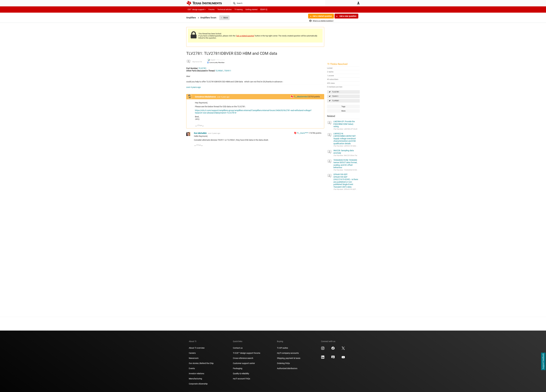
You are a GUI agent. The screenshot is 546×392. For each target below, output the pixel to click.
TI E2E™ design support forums (246, 353)
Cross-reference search (243, 358)
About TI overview (197, 348)
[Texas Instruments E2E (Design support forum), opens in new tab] (333, 358)
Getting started (251, 9)
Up (196, 126)
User (358, 3)
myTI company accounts (288, 353)
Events (192, 368)
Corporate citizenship (198, 384)
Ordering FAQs (283, 363)
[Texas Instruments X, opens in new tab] (343, 349)
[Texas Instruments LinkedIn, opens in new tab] (322, 358)
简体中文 (264, 9)
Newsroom (193, 358)
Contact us (238, 348)
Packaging (237, 368)
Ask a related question (322, 16)
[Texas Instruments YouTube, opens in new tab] (343, 358)
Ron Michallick (200, 133)
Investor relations (196, 373)
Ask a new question (347, 16)
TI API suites (282, 348)
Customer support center (244, 363)
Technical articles (224, 9)
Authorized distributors (287, 368)
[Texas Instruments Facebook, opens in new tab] (333, 349)
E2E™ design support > (197, 9)
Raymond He (197, 62)
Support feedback (543, 361)
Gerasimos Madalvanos (205, 97)
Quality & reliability (241, 373)
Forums (211, 9)
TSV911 (335, 96)
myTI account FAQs (241, 378)
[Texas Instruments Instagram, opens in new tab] (322, 349)
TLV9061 (335, 101)
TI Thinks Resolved (337, 64)
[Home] (206, 3)
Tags (343, 106)
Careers (192, 353)
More (225, 17)
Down (203, 126)
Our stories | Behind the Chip (201, 363)
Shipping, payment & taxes (288, 358)
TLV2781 (335, 92)
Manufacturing (195, 378)
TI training (238, 9)
